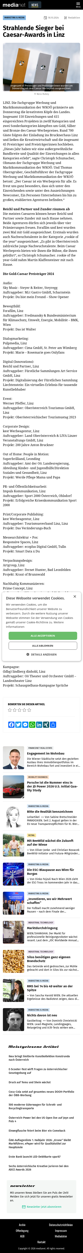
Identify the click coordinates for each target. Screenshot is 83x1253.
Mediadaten (61, 1236)
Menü (78, 4)
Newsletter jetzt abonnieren (41, 1207)
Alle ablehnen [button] (42, 645)
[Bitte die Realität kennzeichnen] (13, 816)
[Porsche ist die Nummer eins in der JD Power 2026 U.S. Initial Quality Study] (13, 786)
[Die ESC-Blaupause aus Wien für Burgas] (13, 874)
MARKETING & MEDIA (14, 17)
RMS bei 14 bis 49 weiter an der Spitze (50, 988)
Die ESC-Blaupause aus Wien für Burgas (50, 872)
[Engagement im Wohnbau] (13, 757)
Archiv (22, 1225)
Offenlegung (22, 1230)
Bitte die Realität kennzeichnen (50, 811)
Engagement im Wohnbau (45, 753)
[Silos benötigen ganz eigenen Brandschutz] (13, 961)
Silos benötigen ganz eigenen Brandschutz (48, 959)
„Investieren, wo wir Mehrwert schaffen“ (49, 901)
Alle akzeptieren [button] (43, 635)
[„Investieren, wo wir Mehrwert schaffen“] (13, 903)
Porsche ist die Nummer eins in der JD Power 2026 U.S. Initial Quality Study (52, 786)
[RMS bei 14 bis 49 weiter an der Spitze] (13, 990)
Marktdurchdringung (42, 928)
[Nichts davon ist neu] (13, 1019)
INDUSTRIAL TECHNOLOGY (40, 922)
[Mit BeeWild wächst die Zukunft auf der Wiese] (13, 845)
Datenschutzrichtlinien (61, 1225)
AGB (22, 1236)
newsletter (22, 1186)
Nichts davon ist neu (42, 1015)
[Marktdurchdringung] (13, 932)
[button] (41, 654)
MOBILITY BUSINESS (37, 777)
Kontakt (41, 1242)
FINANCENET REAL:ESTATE (40, 748)
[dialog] (41, 626)
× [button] (74, 596)
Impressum (61, 1230)
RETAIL (31, 835)
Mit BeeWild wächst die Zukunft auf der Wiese (50, 842)
